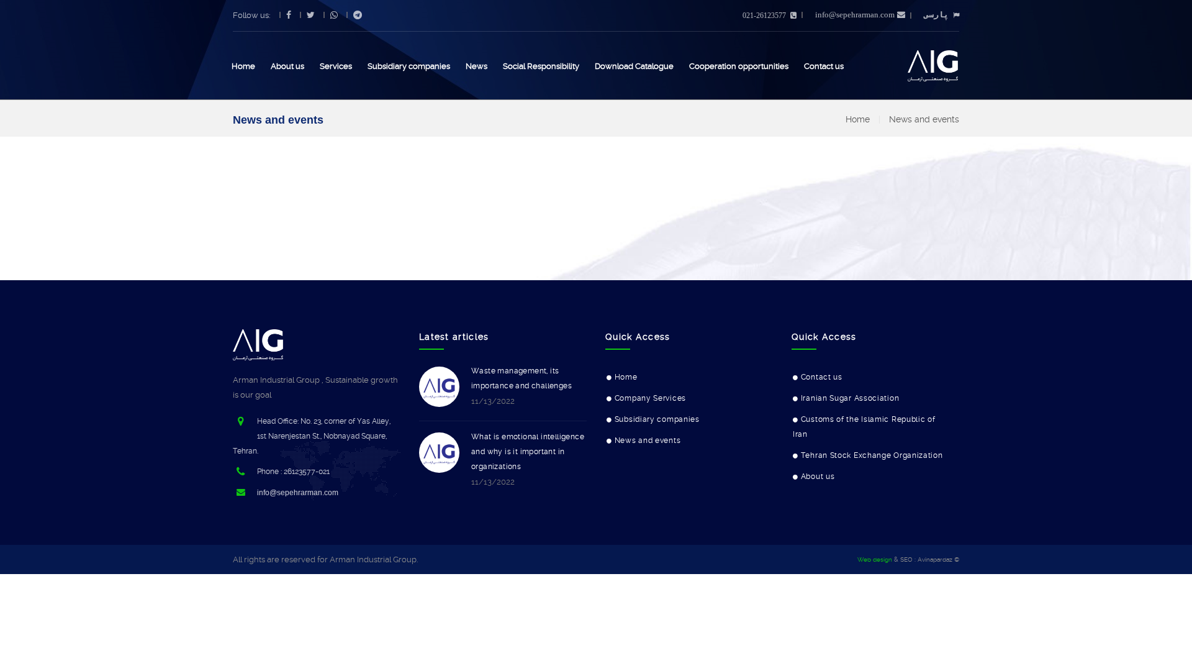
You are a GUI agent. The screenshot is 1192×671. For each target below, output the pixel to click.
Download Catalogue (634, 66)
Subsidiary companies (409, 66)
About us (287, 66)
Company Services (650, 398)
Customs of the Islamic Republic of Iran (864, 427)
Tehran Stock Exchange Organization (872, 455)
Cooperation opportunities (738, 66)
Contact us (824, 66)
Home (243, 66)
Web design (874, 559)
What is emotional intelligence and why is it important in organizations (527, 451)
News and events (924, 119)
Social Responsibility (541, 66)
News (476, 66)
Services (336, 66)
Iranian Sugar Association (850, 398)
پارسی (936, 14)
